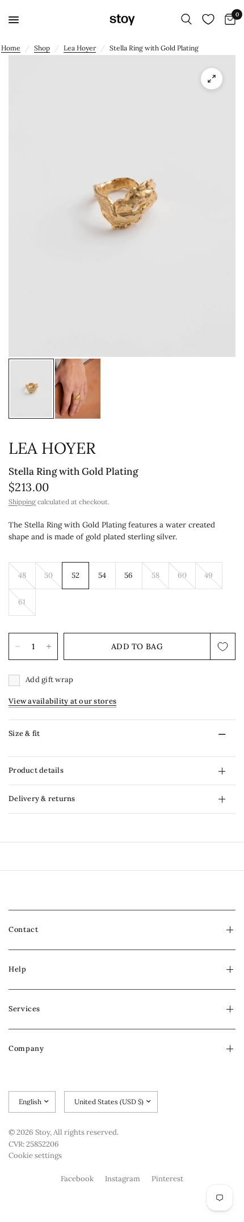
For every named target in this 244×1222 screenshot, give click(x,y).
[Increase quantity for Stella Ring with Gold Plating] (48, 646)
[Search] (186, 20)
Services (24, 1009)
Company (26, 1048)
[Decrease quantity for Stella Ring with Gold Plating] (17, 646)
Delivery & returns (42, 798)
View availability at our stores (62, 701)
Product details (36, 770)
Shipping (22, 501)
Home (10, 48)
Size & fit (24, 733)
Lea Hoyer (80, 48)
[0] (228, 20)
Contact (23, 929)
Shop (42, 48)
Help (18, 969)
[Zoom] (211, 79)
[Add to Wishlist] (223, 646)
